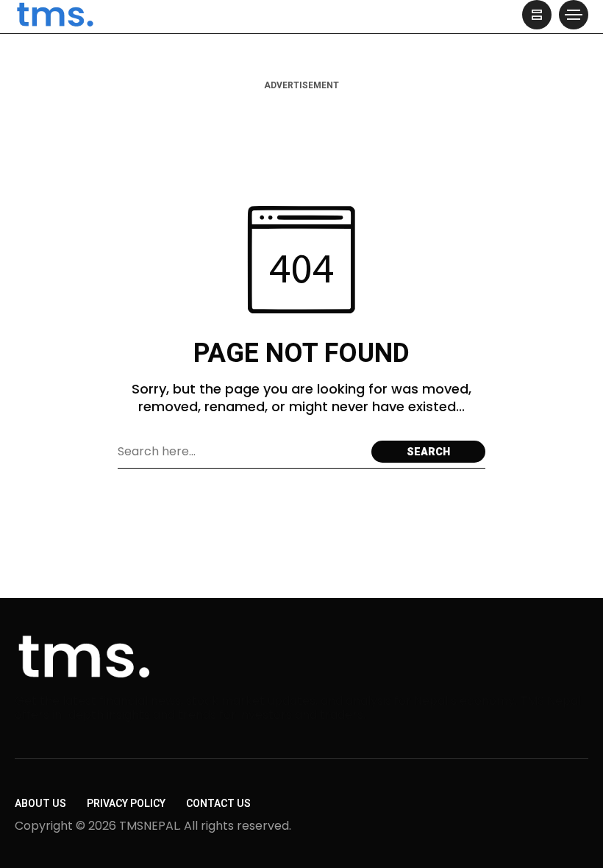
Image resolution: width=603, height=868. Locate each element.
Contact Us (218, 803)
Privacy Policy (126, 803)
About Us (40, 803)
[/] (537, 14)
